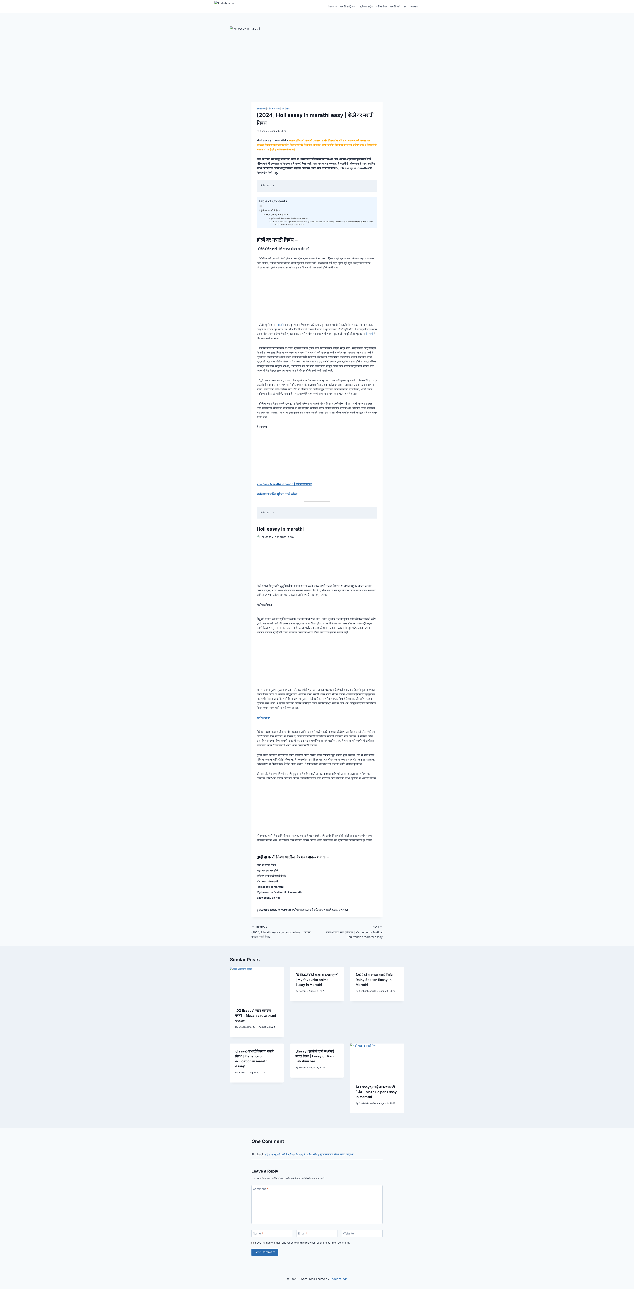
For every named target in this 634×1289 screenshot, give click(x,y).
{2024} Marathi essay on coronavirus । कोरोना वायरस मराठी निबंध (281, 932)
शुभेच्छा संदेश (366, 6)
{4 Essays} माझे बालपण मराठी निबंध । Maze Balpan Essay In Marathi (376, 1092)
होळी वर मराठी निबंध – (270, 210)
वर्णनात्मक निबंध (273, 108)
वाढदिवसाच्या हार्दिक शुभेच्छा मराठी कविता (277, 494)
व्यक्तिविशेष (381, 6)
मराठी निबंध (261, 108)
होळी (288, 108)
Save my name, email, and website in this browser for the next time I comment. (302, 1242)
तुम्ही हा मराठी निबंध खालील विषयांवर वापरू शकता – (289, 218)
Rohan (263, 131)
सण (405, 6)
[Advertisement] (317, 298)
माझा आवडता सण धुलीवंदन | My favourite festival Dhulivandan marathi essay (354, 932)
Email (302, 1233)
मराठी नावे (395, 6)
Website (348, 1233)
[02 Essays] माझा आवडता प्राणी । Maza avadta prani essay (255, 1015)
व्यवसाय (414, 6)
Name (258, 1233)
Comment (260, 1189)
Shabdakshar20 (247, 1027)
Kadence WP (338, 1279)
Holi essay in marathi (277, 214)
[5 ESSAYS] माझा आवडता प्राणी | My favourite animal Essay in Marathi (317, 980)
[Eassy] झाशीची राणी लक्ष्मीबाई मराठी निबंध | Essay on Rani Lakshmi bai (315, 1056)
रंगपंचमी (280, 324)
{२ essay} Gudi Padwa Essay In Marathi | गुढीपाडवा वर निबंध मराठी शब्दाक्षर (309, 1154)
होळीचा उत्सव (263, 717)
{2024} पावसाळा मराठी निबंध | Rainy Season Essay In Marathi (375, 980)
